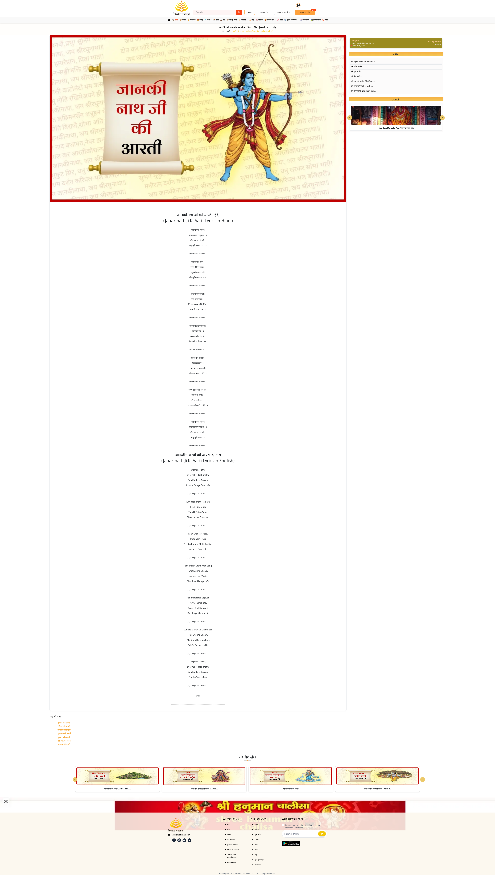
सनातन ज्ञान (231, 839)
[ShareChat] (189, 840)
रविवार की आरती (64, 726)
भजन (256, 849)
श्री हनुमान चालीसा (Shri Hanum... (363, 61)
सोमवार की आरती (64, 744)
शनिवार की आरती (64, 729)
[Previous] (75, 779)
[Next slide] (442, 117)
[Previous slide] (349, 117)
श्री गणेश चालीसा (356, 66)
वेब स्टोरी (258, 864)
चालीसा (257, 829)
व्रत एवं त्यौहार (259, 859)
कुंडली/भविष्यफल (232, 844)
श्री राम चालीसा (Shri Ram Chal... (363, 91)
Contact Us (232, 862)
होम (228, 824)
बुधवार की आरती (64, 737)
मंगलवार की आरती (64, 740)
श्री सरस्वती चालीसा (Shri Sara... (363, 81)
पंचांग (229, 834)
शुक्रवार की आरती (64, 733)
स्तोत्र (257, 839)
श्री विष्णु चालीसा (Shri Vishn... (362, 86)
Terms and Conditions (232, 855)
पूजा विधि (258, 834)
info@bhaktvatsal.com (180, 835)
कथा (256, 844)
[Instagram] (179, 840)
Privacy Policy (233, 849)
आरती (256, 824)
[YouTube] (184, 840)
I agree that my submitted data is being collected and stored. (302, 826)
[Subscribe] (322, 833)
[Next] (422, 779)
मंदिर (228, 829)
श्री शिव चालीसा (356, 76)
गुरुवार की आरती (64, 722)
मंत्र (256, 854)
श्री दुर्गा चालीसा (356, 71)
